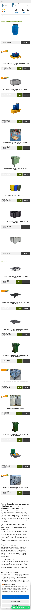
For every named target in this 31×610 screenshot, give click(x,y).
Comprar (25, 42)
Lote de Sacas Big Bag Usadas (15, 408)
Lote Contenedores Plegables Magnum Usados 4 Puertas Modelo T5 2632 (15, 382)
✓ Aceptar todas (15, 597)
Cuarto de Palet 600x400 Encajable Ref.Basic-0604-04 (15, 277)
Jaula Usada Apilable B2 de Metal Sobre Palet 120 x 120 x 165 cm (15, 143)
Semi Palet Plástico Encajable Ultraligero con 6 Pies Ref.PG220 (15, 303)
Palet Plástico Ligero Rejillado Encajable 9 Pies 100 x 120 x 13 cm (15, 330)
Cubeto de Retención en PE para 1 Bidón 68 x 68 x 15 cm (15, 64)
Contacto (16, 12)
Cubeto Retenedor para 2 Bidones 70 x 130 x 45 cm (15, 117)
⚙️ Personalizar (15, 605)
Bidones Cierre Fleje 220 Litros (15, 37)
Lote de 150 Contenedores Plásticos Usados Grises (15, 488)
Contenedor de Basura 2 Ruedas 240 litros (15, 195)
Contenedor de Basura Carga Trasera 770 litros (15, 169)
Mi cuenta (22, 12)
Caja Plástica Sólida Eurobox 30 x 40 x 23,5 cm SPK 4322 (15, 222)
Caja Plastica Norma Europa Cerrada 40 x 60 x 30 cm (15, 90)
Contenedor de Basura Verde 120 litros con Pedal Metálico (15, 435)
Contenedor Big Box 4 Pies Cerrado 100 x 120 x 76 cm (15, 248)
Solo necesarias (15, 601)
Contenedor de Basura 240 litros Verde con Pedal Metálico (15, 356)
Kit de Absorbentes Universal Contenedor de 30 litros (15, 461)
